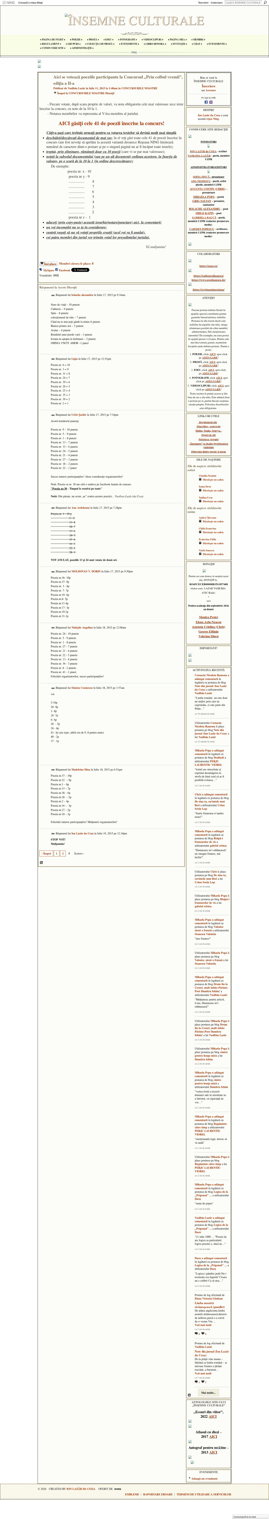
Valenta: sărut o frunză (209, 928)
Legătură (53, 295)
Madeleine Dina (80, 769)
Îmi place (50, 264)
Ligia (74, 359)
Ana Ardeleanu (80, 508)
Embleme (132, 1494)
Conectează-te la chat (245, 1517)
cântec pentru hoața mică (211, 1054)
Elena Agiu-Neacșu (208, 622)
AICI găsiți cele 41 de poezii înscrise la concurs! (111, 123)
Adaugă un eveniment (204, 1478)
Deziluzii (219, 757)
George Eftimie (209, 631)
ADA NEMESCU (201, 181)
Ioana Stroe (205, 486)
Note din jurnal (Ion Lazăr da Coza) (211, 688)
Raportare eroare (158, 1494)
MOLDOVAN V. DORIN (86, 571)
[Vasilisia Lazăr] (44, 85)
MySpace (48, 270)
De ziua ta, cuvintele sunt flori (210, 803)
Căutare (265, 2)
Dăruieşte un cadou (213, 479)
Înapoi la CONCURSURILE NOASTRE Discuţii (85, 93)
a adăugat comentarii (212, 677)
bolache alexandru (82, 295)
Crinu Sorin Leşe (205, 882)
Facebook (64, 270)
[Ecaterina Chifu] (192, 545)
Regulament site (208, 422)
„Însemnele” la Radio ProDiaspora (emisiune (208, 445)
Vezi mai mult (203, 1325)
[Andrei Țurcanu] (192, 523)
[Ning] (8, 3)
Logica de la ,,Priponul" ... (211, 1193)
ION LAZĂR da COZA (203, 151)
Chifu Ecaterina (207, 528)
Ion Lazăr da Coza (82, 833)
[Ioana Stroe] (192, 492)
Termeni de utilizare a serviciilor (204, 1494)
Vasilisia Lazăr (76, 88)
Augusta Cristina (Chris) (208, 626)
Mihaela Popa (203, 750)
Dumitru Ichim (204, 1059)
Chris (198, 794)
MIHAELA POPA (204, 197)
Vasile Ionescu (206, 550)
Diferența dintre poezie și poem (208, 452)
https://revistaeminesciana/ (208, 289)
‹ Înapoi (46, 853)
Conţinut (41, 863)
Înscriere (204, 2)
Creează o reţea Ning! (30, 2)
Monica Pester (208, 617)
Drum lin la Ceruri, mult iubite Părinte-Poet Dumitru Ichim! (211, 987)
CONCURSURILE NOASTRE (139, 88)
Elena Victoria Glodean (209, 1298)
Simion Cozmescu (82, 688)
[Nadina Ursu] (192, 503)
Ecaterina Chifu (207, 539)
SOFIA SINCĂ (201, 177)
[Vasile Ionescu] (192, 556)
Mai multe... (208, 1393)
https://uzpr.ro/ (208, 266)
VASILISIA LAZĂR (199, 156)
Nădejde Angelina (82, 627)
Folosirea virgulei (209, 439)
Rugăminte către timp (208, 1164)
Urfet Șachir (78, 415)
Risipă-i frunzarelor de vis (209, 840)
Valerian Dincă (209, 636)
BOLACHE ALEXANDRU (204, 209)
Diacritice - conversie (209, 426)
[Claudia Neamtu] (192, 481)
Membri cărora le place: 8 (76, 263)
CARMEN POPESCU (201, 229)
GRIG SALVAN (201, 201)
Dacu (198, 1199)
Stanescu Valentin (205, 934)
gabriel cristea (218, 845)
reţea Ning (212, 119)
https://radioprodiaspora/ (209, 276)
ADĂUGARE (210, 358)
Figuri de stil (208, 435)
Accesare (211, 90)
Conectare (217, 2)
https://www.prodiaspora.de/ (208, 280)
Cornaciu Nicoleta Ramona (211, 675)
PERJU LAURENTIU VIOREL (208, 763)
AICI (212, 354)
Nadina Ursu (205, 497)
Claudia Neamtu (207, 475)
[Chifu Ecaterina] (192, 534)
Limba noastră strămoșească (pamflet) (210, 1305)
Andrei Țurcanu (207, 517)
